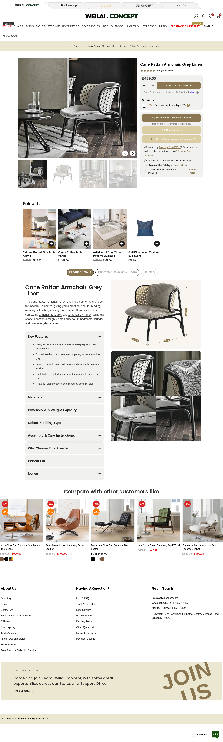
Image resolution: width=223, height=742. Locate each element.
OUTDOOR (117, 26)
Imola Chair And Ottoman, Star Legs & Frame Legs (20, 546)
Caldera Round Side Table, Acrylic (39, 254)
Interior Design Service (13, 638)
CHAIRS (18, 26)
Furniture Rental (9, 644)
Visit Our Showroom (171, 130)
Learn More (180, 165)
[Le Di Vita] (104, 5)
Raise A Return (84, 615)
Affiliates (5, 621)
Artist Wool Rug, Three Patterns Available (107, 254)
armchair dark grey (79, 314)
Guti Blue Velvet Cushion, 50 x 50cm (144, 254)
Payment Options (85, 638)
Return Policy (83, 609)
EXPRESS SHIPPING (155, 26)
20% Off (7, 25)
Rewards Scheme (86, 633)
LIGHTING (133, 26)
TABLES (40, 26)
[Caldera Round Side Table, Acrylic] (39, 229)
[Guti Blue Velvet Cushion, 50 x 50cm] (145, 229)
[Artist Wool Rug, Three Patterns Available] (110, 229)
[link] (157, 70)
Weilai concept (18, 718)
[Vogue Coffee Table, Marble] (74, 229)
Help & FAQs (83, 598)
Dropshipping (8, 627)
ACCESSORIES (91, 26)
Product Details (80, 272)
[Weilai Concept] (27, 5)
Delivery (149, 272)
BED (105, 26)
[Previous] (125, 153)
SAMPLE (209, 26)
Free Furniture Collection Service (18, 650)
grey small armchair (64, 319)
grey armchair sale (83, 383)
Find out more (23, 691)
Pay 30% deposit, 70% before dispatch (171, 117)
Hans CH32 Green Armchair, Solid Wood (158, 545)
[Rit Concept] (67, 5)
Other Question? (85, 627)
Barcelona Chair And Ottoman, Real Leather (110, 546)
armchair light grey (50, 314)
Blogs (4, 604)
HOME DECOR (70, 26)
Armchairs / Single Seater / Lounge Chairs (96, 46)
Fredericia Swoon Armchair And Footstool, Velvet (199, 546)
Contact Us (7, 609)
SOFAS (29, 26)
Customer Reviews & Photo (117, 272)
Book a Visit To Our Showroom (17, 615)
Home (67, 46)
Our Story (6, 598)
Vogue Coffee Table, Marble (70, 254)
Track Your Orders (86, 604)
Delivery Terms (84, 621)
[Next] (133, 153)
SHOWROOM (10, 36)
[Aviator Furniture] (179, 5)
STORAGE (54, 26)
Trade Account (8, 633)
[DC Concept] (142, 5)
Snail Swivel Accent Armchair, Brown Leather (65, 546)
